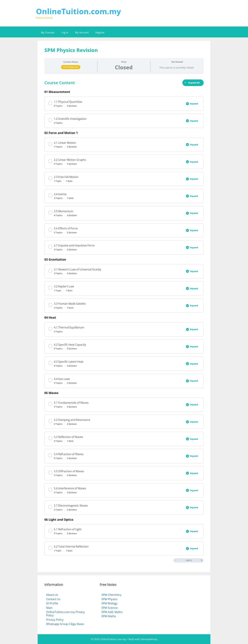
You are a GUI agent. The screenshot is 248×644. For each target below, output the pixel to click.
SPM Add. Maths (111, 612)
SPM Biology (109, 603)
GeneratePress (148, 639)
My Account (82, 32)
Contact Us (53, 599)
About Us (52, 595)
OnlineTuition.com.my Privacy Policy (65, 613)
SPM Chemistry (111, 595)
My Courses (47, 32)
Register (100, 32)
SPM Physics (109, 599)
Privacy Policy (55, 620)
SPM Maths (108, 616)
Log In (64, 32)
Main (49, 608)
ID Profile (52, 603)
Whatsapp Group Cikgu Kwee (65, 624)
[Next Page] (202, 560)
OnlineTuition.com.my (78, 11)
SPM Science (109, 608)
